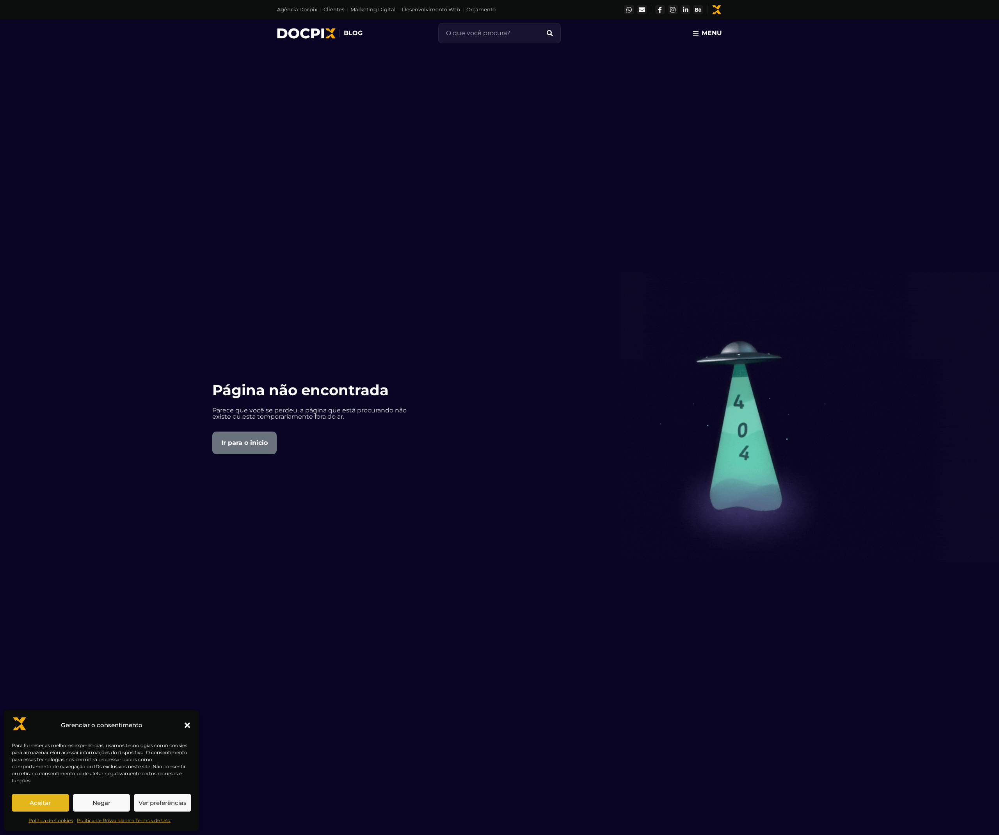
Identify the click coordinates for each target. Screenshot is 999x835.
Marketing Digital (373, 9)
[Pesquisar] (550, 33)
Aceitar (40, 802)
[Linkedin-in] (686, 10)
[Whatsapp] (629, 10)
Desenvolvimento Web (431, 9)
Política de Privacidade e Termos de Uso (124, 820)
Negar (101, 802)
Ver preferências (163, 802)
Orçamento (481, 9)
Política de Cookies (50, 820)
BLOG (353, 33)
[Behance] (698, 10)
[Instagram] (673, 10)
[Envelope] (642, 10)
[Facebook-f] (660, 10)
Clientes (334, 9)
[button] (187, 725)
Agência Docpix (297, 9)
